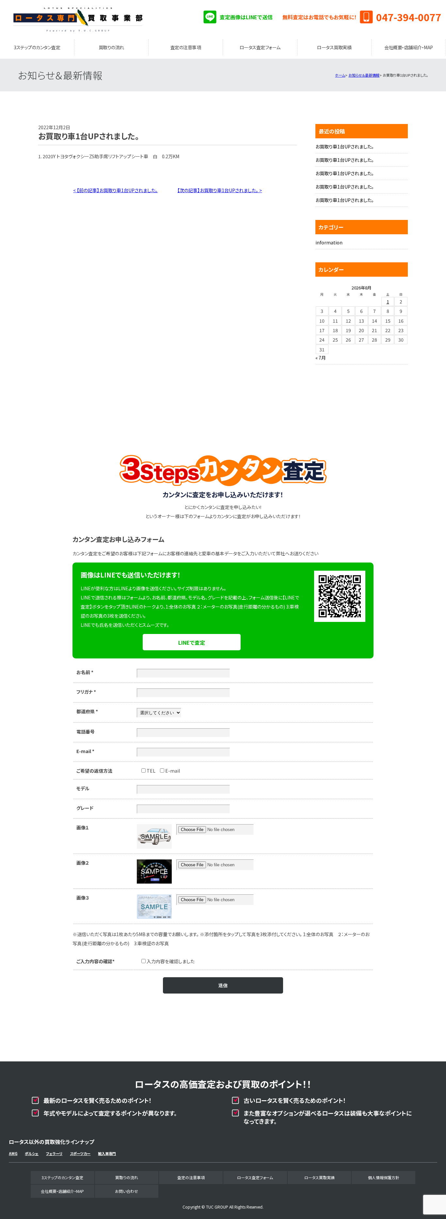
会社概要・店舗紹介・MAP (408, 47)
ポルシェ (32, 1153)
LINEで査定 (191, 642)
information (328, 242)
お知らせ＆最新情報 (363, 75)
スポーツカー (80, 1153)
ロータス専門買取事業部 (78, 19)
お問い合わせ (126, 1191)
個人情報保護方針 (383, 1177)
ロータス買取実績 (334, 47)
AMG (13, 1153)
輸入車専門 (107, 1153)
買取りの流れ (111, 47)
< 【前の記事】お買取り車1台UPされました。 (115, 190)
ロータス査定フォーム (260, 47)
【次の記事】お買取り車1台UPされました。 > (219, 190)
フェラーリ (54, 1153)
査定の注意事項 (185, 47)
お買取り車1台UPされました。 (344, 146)
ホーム (340, 75)
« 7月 (320, 357)
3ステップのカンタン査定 (37, 47)
